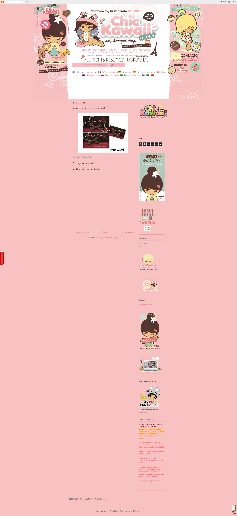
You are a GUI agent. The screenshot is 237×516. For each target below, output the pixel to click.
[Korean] (144, 75)
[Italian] (158, 72)
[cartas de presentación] (147, 72)
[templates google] (112, 75)
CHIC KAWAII (143, 243)
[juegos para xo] (163, 72)
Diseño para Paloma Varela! (88, 108)
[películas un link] (93, 75)
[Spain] (135, 72)
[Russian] (103, 75)
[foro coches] (130, 75)
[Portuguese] (122, 75)
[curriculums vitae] (87, 72)
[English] (74, 72)
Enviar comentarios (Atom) (108, 238)
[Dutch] (84, 75)
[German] (120, 72)
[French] (100, 72)
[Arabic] (148, 75)
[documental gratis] (128, 72)
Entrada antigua (127, 232)
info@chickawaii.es (146, 305)
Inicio (75, 65)
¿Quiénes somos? (117, 65)
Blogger (137, 511)
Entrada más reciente (81, 232)
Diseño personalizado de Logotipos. (94, 65)
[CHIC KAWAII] (140, 246)
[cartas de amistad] (110, 72)
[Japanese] (139, 75)
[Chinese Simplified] (153, 75)
